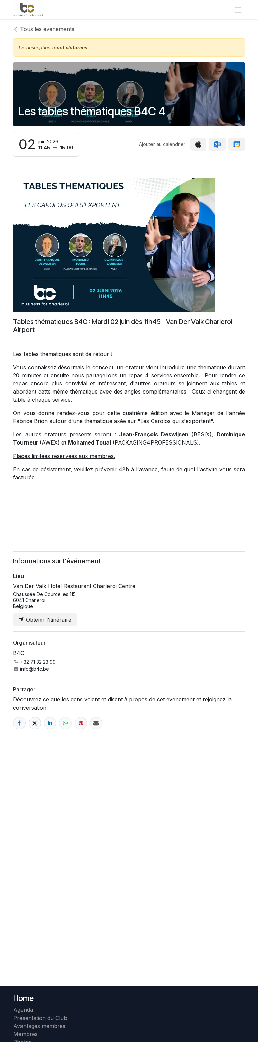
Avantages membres (39, 1026)
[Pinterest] (81, 723)
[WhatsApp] (65, 723)
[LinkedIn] (50, 723)
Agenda (23, 1009)
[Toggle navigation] (238, 10)
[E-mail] (96, 723)
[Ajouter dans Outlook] (217, 144)
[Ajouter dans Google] (236, 144)
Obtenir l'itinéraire (47, 619)
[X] (35, 723)
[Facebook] (19, 723)
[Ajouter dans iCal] (198, 144)
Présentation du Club (40, 1017)
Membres (27, 1034)
